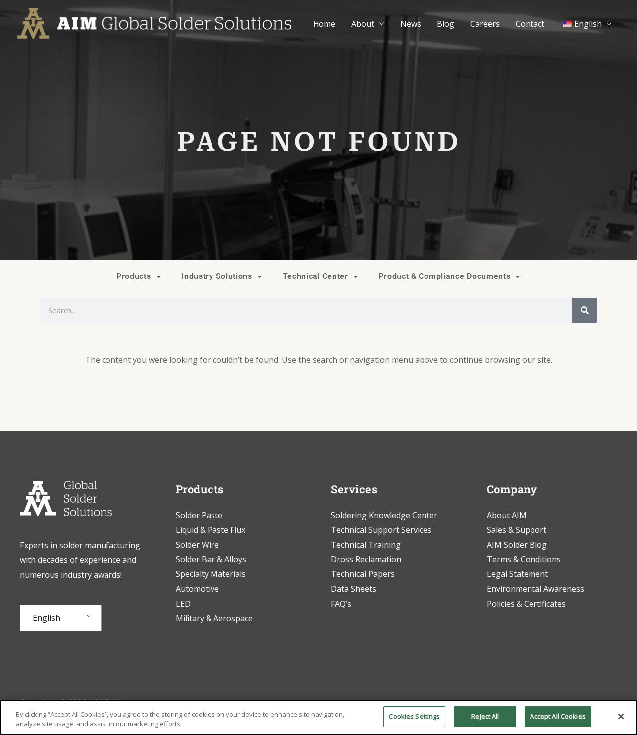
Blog (445, 23)
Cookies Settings (414, 716)
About (362, 23)
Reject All (485, 716)
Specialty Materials (211, 573)
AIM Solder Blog (517, 544)
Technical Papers (363, 573)
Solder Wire (197, 544)
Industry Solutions (216, 276)
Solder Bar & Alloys (211, 559)
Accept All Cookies (557, 716)
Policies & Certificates (526, 603)
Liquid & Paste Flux (210, 529)
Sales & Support (516, 529)
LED (183, 603)
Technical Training (367, 544)
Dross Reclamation (366, 559)
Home (324, 23)
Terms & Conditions (524, 559)
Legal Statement (517, 573)
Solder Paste (199, 515)
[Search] (584, 310)
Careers (485, 23)
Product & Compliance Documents (444, 276)
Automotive (197, 588)
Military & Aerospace (214, 618)
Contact (530, 23)
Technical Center (315, 276)
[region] (318, 717)
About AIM (507, 515)
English (46, 617)
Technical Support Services (381, 529)
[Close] (621, 716)
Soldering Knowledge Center (384, 515)
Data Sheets (353, 588)
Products (133, 276)
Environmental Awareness (535, 588)
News (410, 23)
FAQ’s (341, 603)
